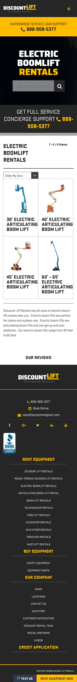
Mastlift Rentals (38, 544)
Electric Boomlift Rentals (38, 486)
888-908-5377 (40, 401)
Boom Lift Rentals (38, 500)
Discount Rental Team (38, 625)
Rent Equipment (38, 459)
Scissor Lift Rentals (39, 471)
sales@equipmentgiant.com (41, 414)
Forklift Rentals (38, 515)
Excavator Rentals (38, 522)
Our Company (38, 577)
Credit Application (38, 647)
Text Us (27, 678)
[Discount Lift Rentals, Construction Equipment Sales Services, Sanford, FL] (9, 444)
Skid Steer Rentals (38, 529)
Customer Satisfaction (38, 618)
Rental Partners (38, 633)
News (38, 589)
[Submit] (59, 86)
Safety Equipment (38, 563)
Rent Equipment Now (56, 678)
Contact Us (38, 603)
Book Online (41, 408)
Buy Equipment (38, 551)
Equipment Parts (38, 570)
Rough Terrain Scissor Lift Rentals (39, 478)
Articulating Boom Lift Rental (38, 493)
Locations (38, 596)
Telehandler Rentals (38, 507)
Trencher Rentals (38, 537)
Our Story (38, 611)
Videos (38, 640)
